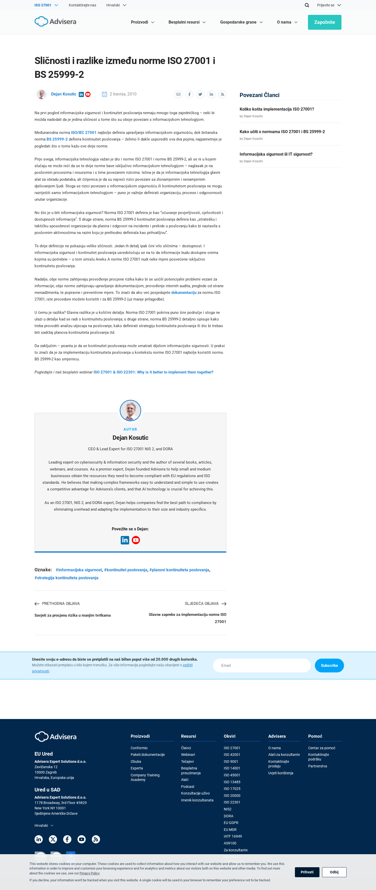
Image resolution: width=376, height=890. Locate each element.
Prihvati (307, 872)
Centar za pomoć (321, 748)
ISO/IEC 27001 (84, 132)
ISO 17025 (232, 789)
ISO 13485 (232, 782)
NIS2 (227, 809)
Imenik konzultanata (197, 800)
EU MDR (230, 830)
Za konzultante (236, 850)
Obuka (136, 761)
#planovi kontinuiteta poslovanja (179, 569)
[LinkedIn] (39, 840)
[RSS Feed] (96, 840)
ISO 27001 (232, 748)
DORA (228, 816)
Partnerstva (317, 766)
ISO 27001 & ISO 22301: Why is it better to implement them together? (153, 372)
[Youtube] (82, 840)
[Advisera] (57, 22)
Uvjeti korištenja (280, 773)
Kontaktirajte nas (82, 5)
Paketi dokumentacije (148, 755)
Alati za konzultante (284, 755)
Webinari (188, 755)
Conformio (139, 748)
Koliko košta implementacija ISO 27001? (277, 109)
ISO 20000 (232, 796)
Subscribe (329, 665)
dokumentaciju (184, 292)
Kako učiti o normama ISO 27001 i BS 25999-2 (282, 131)
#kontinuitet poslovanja (125, 569)
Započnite (324, 22)
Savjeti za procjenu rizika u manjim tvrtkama (73, 615)
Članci (186, 748)
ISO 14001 (232, 768)
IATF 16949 (233, 836)
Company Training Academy (145, 777)
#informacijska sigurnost (79, 569)
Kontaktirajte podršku (318, 757)
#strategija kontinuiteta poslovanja (66, 577)
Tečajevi (187, 761)
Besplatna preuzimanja (191, 770)
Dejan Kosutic (63, 94)
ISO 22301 (232, 802)
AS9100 (230, 843)
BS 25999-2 (57, 139)
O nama (274, 748)
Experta (137, 768)
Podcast (187, 787)
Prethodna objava (61, 603)
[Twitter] (53, 840)
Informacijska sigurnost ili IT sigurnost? (276, 154)
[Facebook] (67, 840)
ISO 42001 (232, 755)
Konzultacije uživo (195, 793)
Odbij (334, 872)
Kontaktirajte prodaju (278, 763)
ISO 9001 (231, 761)
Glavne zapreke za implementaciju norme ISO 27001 (187, 618)
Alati (184, 780)
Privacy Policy (89, 873)
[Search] (307, 5)
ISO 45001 (232, 775)
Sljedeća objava (202, 603)
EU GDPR (231, 823)
